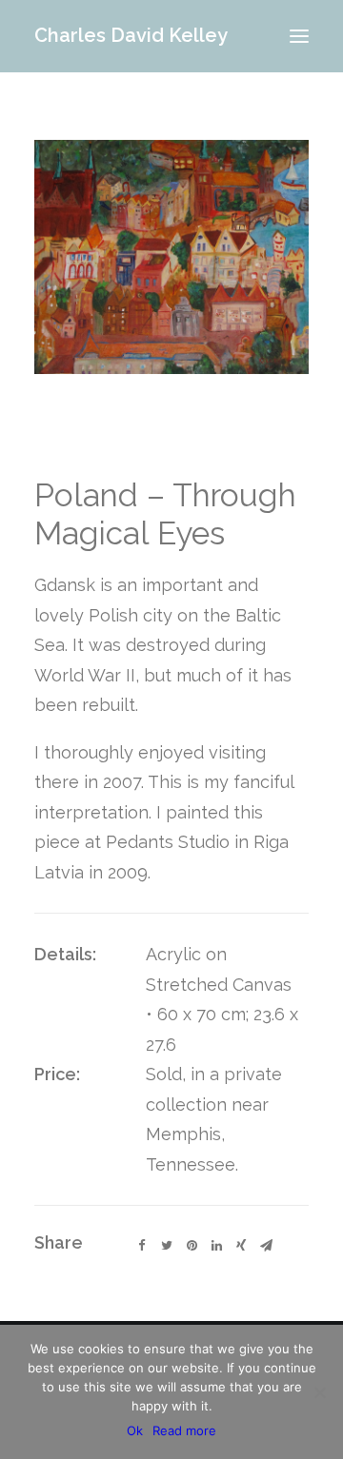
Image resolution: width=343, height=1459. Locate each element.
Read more (184, 1430)
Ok (135, 1430)
